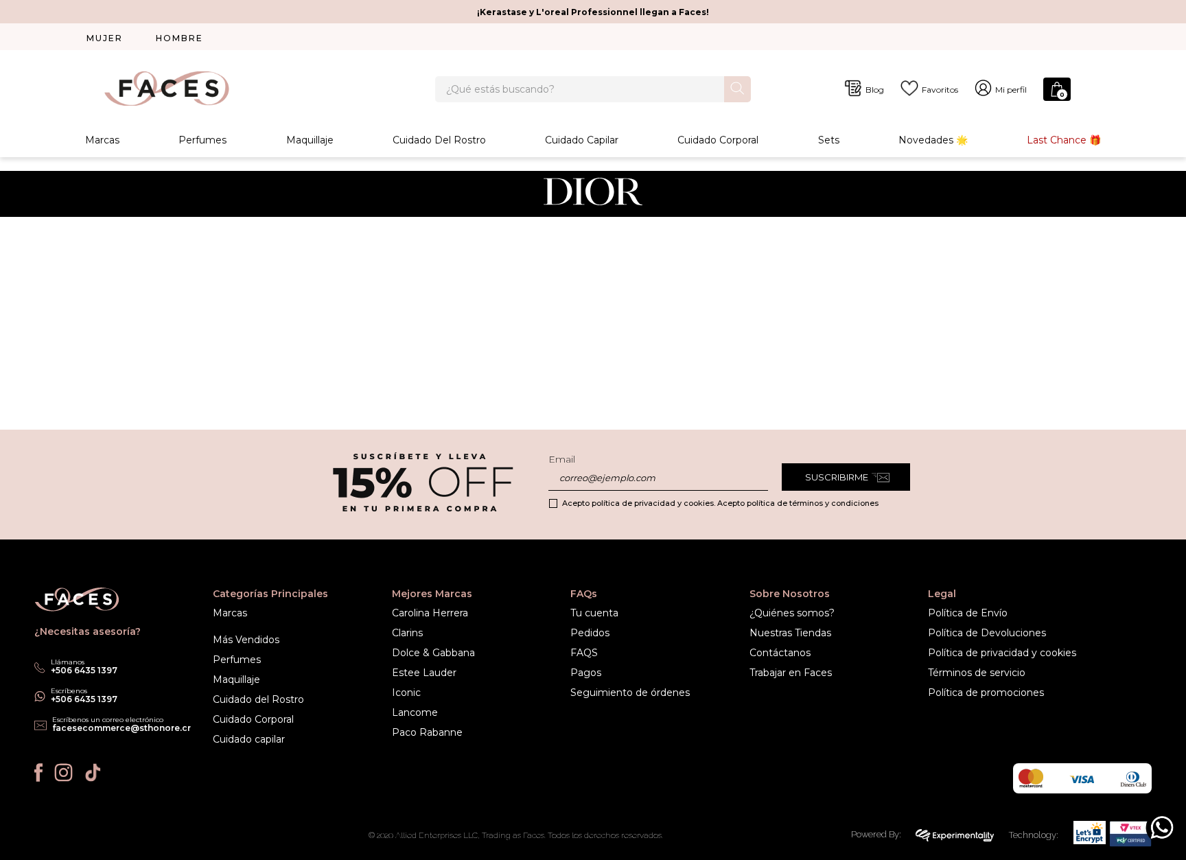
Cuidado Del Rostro (439, 140)
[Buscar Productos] (737, 88)
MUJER (104, 38)
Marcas (102, 140)
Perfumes (202, 140)
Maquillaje (310, 140)
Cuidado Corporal (717, 140)
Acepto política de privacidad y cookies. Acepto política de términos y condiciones (720, 503)
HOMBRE (179, 38)
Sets (828, 140)
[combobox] (593, 89)
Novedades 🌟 (933, 140)
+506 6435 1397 (84, 699)
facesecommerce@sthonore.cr (121, 728)
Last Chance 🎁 (1064, 140)
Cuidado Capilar (581, 140)
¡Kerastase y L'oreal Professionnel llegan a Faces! (593, 12)
